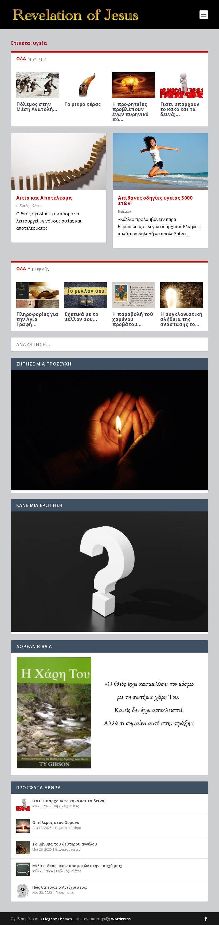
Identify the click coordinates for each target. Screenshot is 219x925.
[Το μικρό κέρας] (85, 85)
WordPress (121, 918)
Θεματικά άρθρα (68, 827)
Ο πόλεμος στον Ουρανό (55, 822)
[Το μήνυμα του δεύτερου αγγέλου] (23, 847)
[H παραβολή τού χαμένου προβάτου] (133, 295)
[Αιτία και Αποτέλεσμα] (58, 161)
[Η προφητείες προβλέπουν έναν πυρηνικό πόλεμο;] (133, 85)
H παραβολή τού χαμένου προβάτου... (132, 319)
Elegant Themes (57, 918)
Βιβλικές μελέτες (28, 206)
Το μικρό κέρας (82, 104)
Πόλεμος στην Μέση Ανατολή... (36, 106)
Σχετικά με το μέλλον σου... (81, 316)
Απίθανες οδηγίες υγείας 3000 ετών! (155, 201)
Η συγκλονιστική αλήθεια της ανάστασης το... (181, 319)
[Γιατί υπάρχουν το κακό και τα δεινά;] (23, 804)
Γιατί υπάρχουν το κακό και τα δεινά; (68, 800)
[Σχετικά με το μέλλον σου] (85, 295)
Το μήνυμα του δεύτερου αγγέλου (64, 844)
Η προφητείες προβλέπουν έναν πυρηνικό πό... (130, 112)
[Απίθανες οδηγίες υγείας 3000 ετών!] (160, 161)
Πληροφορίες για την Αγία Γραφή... (37, 319)
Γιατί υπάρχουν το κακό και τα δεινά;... (180, 109)
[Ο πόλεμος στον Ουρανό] (23, 826)
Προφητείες (65, 892)
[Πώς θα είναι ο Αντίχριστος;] (23, 891)
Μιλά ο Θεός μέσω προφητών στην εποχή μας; (77, 865)
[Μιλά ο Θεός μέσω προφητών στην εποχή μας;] (23, 869)
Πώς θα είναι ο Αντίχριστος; (59, 887)
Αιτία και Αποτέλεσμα (44, 198)
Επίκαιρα (125, 211)
